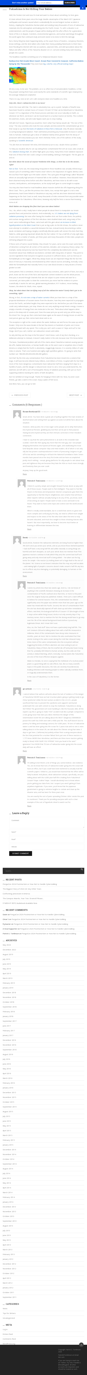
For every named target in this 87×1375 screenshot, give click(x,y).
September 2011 (10, 1297)
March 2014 (7, 1192)
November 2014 (9, 1154)
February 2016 (9, 1083)
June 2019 (7, 964)
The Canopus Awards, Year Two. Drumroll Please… (23, 898)
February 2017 (9, 1030)
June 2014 (7, 1178)
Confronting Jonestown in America (16, 893)
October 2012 (8, 1273)
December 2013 (9, 1207)
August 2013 (8, 1226)
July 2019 (6, 959)
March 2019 (7, 978)
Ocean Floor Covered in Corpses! (54, 61)
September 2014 (10, 1164)
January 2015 (8, 1145)
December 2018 (9, 992)
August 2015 (8, 1111)
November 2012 (9, 1268)
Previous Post (21, 395)
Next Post (74, 395)
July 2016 (6, 1059)
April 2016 (7, 1073)
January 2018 (8, 1016)
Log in (5, 1329)
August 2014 (8, 1168)
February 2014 (9, 1197)
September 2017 (10, 1021)
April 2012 (7, 1278)
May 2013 (7, 1240)
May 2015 (7, 1126)
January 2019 (8, 988)
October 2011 (8, 1292)
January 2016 (8, 1088)
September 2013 (10, 1221)
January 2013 (8, 1259)
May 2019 (7, 969)
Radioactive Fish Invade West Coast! (24, 61)
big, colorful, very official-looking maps (58, 64)
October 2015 (8, 1102)
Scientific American (26, 141)
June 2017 (7, 1026)
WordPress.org (9, 1343)
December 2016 (9, 1040)
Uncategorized (9, 1318)
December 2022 (9, 949)
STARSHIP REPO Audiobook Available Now (20, 903)
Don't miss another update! (23, 2)
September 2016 (10, 1049)
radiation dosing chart (20, 152)
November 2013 (9, 1211)
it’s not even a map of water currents (35, 297)
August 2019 (8, 954)
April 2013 (7, 1245)
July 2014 (6, 1173)
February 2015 (9, 1140)
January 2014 (8, 1202)
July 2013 (6, 1230)
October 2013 (8, 1216)
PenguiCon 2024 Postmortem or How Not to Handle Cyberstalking (30, 884)
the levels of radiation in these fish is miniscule (44, 129)
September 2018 (10, 1007)
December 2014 (9, 1149)
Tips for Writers (9, 1313)
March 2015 (7, 1135)
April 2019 (7, 973)
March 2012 (7, 1283)
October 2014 (8, 1159)
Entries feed (8, 1334)
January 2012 (8, 1287)
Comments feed (9, 1339)
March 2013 (7, 1249)
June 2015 (7, 1121)
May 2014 (7, 1183)
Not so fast (13, 169)
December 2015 (9, 1092)
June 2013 (7, 1235)
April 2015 (7, 1130)
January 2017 (8, 1035)
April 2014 (7, 1188)
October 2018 (8, 1002)
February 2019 (9, 983)
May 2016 (7, 1068)
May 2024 (7, 945)
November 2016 (9, 1045)
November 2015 (9, 1097)
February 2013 (9, 1254)
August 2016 (8, 1054)
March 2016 (7, 1078)
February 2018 (9, 1011)
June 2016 (7, 1064)
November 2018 (9, 997)
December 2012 (9, 1264)
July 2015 (6, 1116)
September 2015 (10, 1107)
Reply (25, 474)
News (5, 1308)
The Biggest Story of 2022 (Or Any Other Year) (22, 889)
